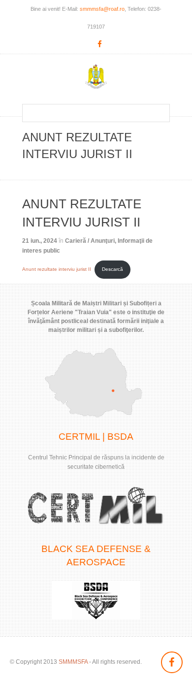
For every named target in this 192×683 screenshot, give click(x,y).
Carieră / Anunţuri (90, 240)
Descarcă (112, 269)
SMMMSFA (73, 661)
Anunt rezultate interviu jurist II (56, 269)
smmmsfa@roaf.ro (102, 9)
